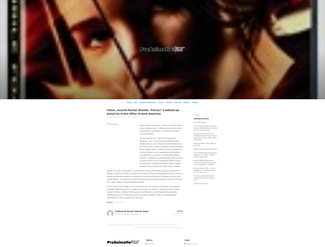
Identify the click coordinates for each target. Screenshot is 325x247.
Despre (129, 102)
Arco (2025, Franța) (200, 122)
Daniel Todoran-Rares (114, 117)
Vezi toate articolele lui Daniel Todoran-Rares (127, 214)
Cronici (161, 102)
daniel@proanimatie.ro (192, 244)
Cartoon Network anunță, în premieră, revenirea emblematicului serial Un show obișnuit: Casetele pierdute (206, 128)
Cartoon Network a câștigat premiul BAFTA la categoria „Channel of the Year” (159, 228)
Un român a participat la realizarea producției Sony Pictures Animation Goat (204, 178)
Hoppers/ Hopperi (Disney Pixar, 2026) (205, 149)
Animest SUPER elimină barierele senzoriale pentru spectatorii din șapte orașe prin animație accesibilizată (205, 162)
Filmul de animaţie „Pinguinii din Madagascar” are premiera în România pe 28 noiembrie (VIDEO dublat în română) (142, 225)
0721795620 (150, 244)
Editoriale (178, 102)
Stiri (135, 102)
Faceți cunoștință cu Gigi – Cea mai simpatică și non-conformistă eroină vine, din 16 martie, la (204, 170)
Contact (195, 102)
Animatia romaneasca (147, 102)
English (186, 102)
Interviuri (169, 102)
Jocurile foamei (119, 202)
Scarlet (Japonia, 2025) (201, 183)
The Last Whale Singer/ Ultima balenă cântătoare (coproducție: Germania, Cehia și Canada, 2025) (205, 155)
